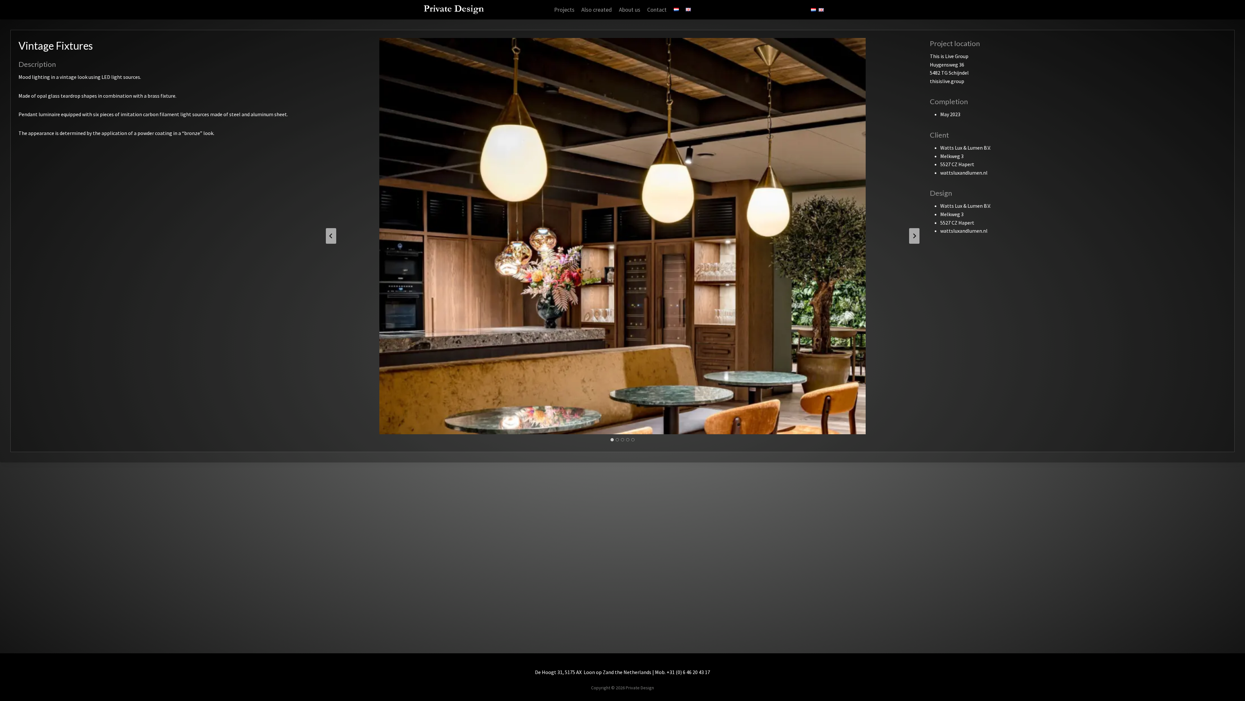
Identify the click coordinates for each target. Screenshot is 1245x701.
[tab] (612, 439)
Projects (564, 9)
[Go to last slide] (331, 236)
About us (629, 9)
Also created (596, 9)
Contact (657, 9)
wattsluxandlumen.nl (964, 172)
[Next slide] (914, 236)
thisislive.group (947, 81)
